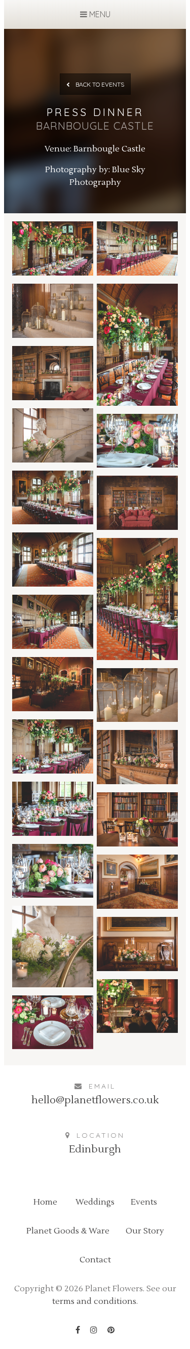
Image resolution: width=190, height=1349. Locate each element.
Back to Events (99, 84)
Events (144, 1202)
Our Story (145, 1231)
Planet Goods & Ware (67, 1231)
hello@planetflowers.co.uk (95, 1100)
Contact (95, 1260)
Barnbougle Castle (109, 149)
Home (45, 1202)
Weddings (95, 1202)
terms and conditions (94, 1301)
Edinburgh (95, 1149)
